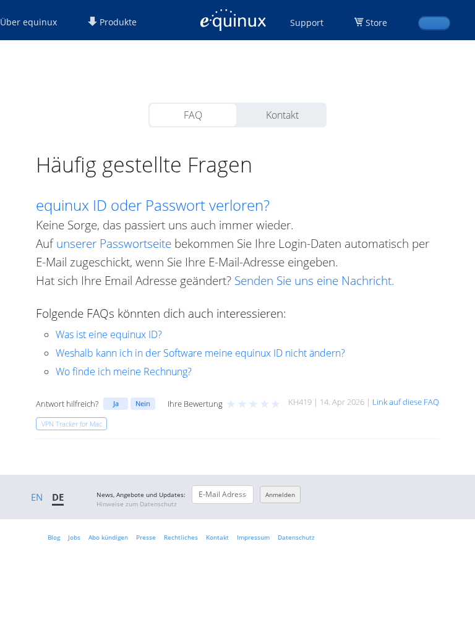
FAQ (193, 115)
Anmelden (280, 494)
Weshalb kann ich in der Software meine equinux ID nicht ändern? (200, 353)
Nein (142, 403)
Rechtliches (181, 537)
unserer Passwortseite (113, 243)
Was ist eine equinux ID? (109, 334)
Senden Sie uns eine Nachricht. (314, 280)
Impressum (253, 537)
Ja (116, 403)
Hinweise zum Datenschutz (136, 503)
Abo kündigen (108, 537)
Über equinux (28, 22)
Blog (54, 537)
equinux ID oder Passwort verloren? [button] (153, 205)
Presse (146, 537)
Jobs (74, 537)
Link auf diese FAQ (405, 401)
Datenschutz (296, 537)
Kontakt (282, 115)
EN (37, 497)
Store (376, 22)
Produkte (117, 22)
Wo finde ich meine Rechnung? (124, 371)
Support (306, 22)
